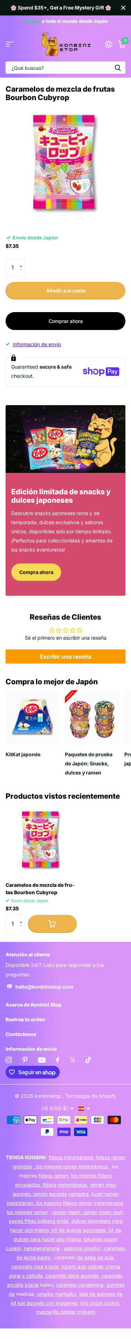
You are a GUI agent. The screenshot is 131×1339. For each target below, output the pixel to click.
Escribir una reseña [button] (65, 656)
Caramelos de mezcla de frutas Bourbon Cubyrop (40, 888)
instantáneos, (73, 1185)
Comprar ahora (66, 321)
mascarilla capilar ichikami (65, 1312)
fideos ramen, (54, 1176)
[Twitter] (72, 1059)
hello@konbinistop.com (44, 987)
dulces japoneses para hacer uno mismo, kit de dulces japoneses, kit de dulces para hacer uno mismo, (66, 1230)
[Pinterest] (25, 1060)
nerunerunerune (42, 1248)
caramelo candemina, (80, 1285)
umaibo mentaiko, (57, 1294)
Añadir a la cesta (65, 290)
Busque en (117, 67)
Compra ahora (36, 572)
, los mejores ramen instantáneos (70, 1166)
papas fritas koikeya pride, (39, 1221)
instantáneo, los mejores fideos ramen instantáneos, (65, 1203)
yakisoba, (79, 1194)
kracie (32, 1285)
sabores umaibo (82, 1248)
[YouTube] (41, 1060)
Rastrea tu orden (25, 1019)
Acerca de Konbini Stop (33, 1005)
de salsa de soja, (96, 1257)
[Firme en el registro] (108, 44)
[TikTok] (88, 1060)
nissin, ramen (82, 1212)
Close (123, 7)
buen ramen (105, 1194)
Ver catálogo (10, 44)
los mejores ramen (27, 1212)
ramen (59, 1212)
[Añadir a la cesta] (52, 923)
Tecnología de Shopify (90, 1096)
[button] (22, 261)
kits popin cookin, (100, 1303)
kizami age (73, 1266)
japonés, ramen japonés (40, 1194)
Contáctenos (21, 1034)
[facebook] (57, 1060)
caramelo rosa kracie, (35, 1266)
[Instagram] (9, 1060)
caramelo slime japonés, (72, 1276)
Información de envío (37, 344)
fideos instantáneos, (71, 1157)
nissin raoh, (111, 1212)
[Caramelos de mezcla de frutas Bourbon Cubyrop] (41, 840)
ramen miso (103, 1185)
